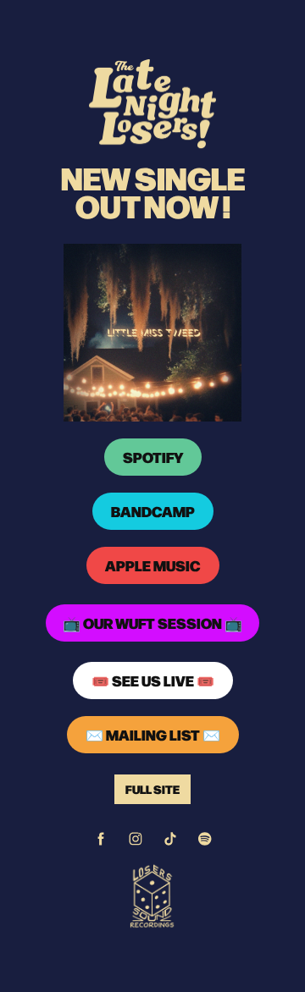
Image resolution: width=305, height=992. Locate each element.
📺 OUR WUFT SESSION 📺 (152, 623)
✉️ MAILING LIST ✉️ (153, 735)
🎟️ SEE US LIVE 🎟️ (153, 680)
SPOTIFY (153, 457)
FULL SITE (152, 788)
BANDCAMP (153, 511)
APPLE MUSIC (153, 565)
